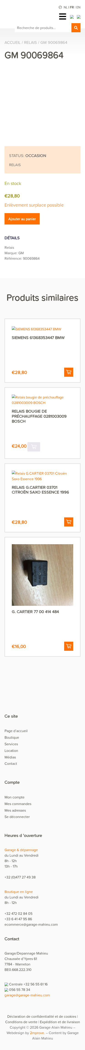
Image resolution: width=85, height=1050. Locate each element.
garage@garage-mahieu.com (27, 995)
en (78, 7)
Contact (11, 763)
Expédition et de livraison (60, 1021)
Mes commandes (18, 803)
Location (11, 750)
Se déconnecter (17, 816)
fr (72, 7)
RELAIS (30, 42)
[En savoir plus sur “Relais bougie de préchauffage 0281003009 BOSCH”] (33, 446)
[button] (68, 372)
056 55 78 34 (19, 989)
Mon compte (14, 797)
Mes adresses (15, 810)
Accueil (13, 42)
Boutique (12, 737)
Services (11, 743)
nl (66, 7)
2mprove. (37, 1032)
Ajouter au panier (22, 218)
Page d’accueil (16, 730)
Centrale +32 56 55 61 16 (28, 984)
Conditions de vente (21, 1021)
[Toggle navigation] (63, 16)
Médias (10, 757)
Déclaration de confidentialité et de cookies (41, 1016)
